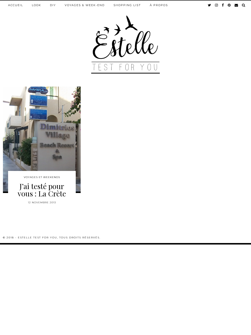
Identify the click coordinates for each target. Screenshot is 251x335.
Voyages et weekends (42, 177)
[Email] (236, 5)
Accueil (15, 5)
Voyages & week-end (85, 5)
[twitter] (210, 5)
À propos (159, 5)
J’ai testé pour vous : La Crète (42, 189)
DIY (53, 5)
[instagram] (216, 5)
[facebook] (223, 5)
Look (36, 5)
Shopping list (127, 5)
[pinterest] (229, 5)
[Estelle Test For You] (125, 37)
